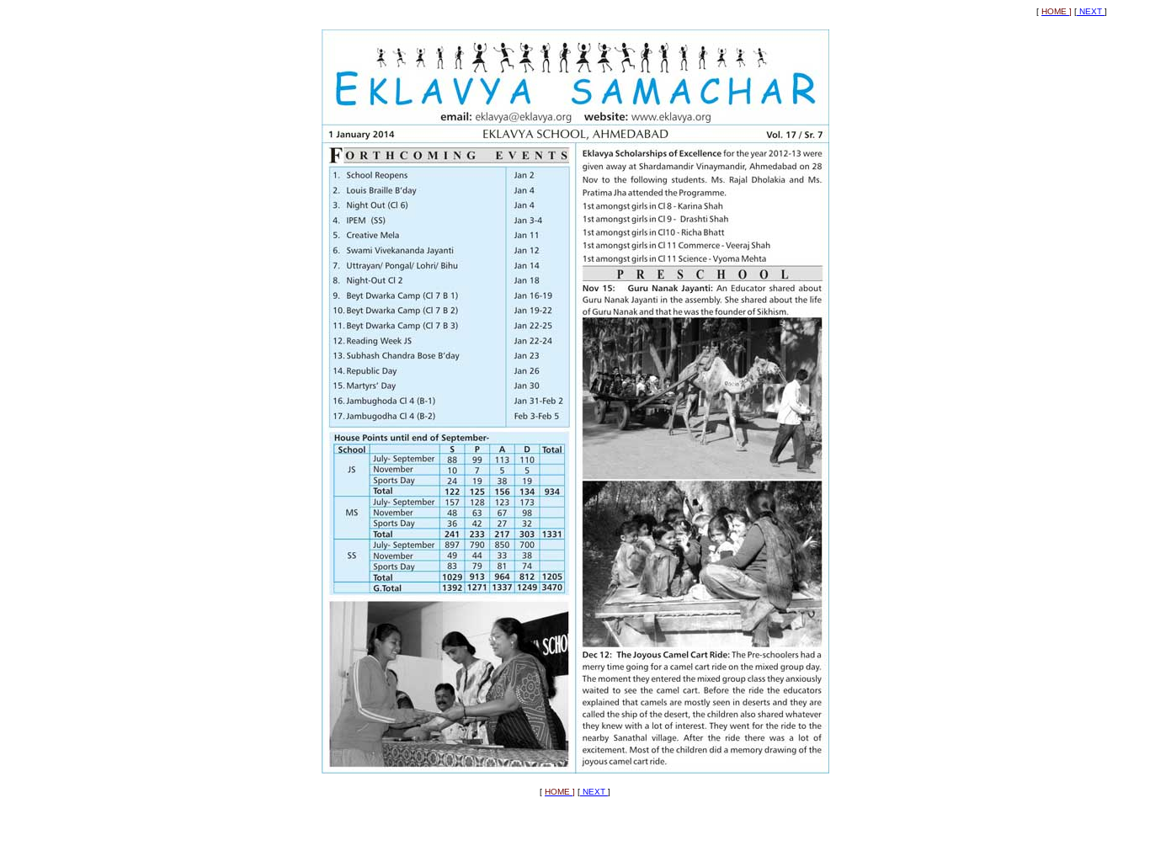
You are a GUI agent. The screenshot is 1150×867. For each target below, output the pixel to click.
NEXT (1091, 11)
